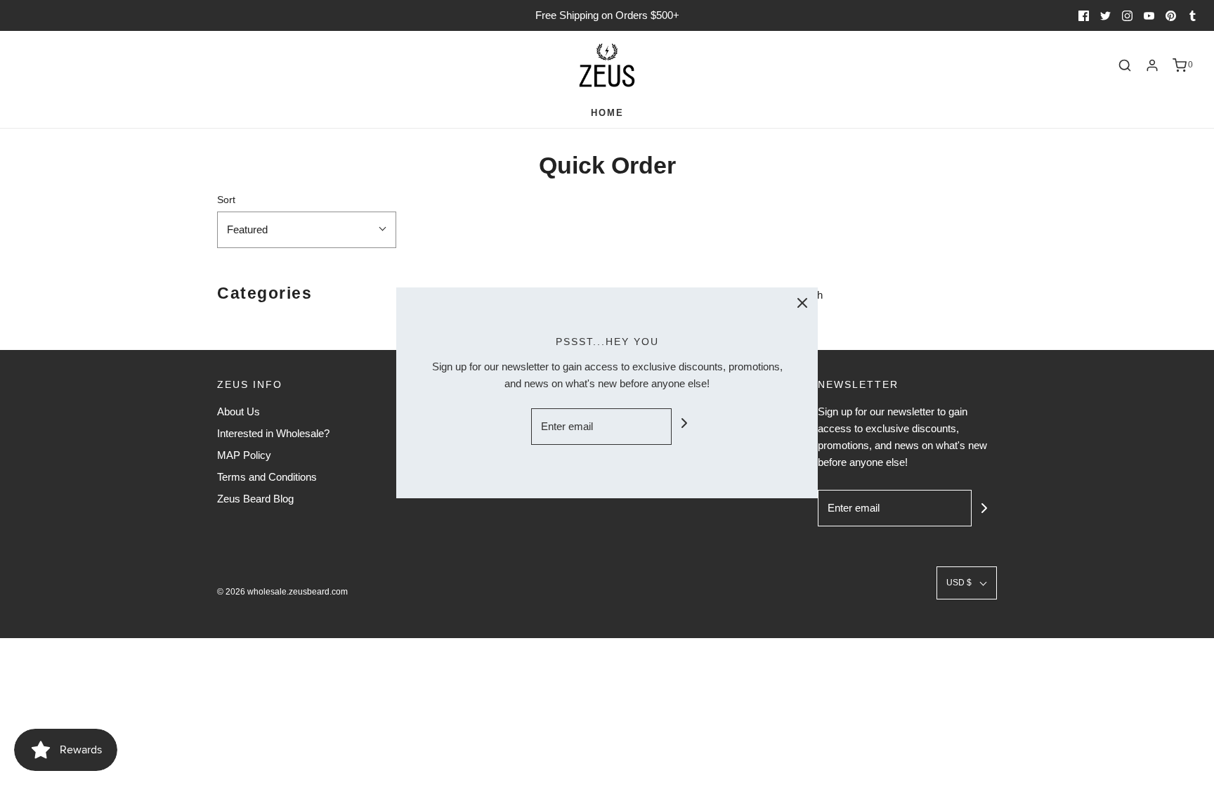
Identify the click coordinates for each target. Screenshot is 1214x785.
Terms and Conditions (267, 477)
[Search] (1124, 65)
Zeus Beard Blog (255, 499)
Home (607, 113)
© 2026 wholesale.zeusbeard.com (282, 592)
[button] (306, 230)
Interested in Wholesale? (273, 433)
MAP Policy (244, 455)
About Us (238, 411)
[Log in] (1152, 65)
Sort (226, 200)
